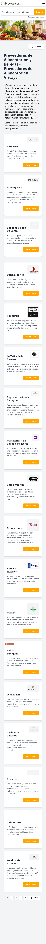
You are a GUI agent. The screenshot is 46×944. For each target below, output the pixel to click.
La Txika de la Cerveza (15, 357)
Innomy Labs (15, 187)
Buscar (39, 12)
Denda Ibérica (15, 274)
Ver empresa (31, 165)
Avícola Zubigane (12, 652)
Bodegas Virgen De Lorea (16, 229)
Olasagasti (13, 694)
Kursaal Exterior (12, 570)
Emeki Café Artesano (13, 862)
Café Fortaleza (15, 484)
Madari (11, 612)
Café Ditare (14, 822)
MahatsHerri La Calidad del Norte (17, 442)
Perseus (12, 779)
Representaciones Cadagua (18, 398)
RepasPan (13, 315)
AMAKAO (12, 146)
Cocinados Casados (13, 734)
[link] (9, 644)
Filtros (38, 46)
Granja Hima (14, 528)
